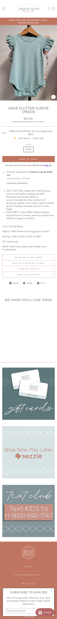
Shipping (16, 121)
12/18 (28, 149)
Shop (28, 566)
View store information (17, 183)
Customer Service (28, 575)
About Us (27, 583)
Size (29, 144)
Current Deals (28, 269)
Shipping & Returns (28, 257)
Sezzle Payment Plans (28, 263)
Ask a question (28, 275)
